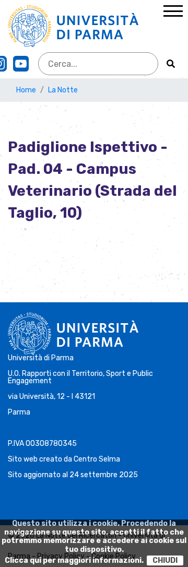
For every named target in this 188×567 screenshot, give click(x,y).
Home (26, 90)
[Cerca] (170, 63)
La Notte (63, 90)
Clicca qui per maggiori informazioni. (74, 560)
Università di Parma (41, 357)
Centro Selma (97, 459)
